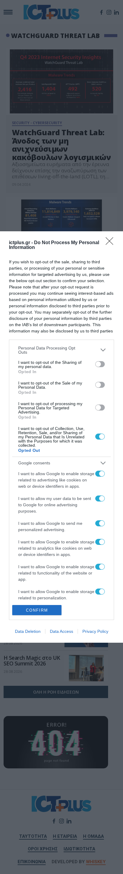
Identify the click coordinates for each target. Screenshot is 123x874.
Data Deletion (28, 631)
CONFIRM (37, 610)
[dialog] (61, 437)
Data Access (61, 631)
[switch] (100, 364)
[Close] (111, 243)
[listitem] (61, 350)
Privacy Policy (95, 631)
